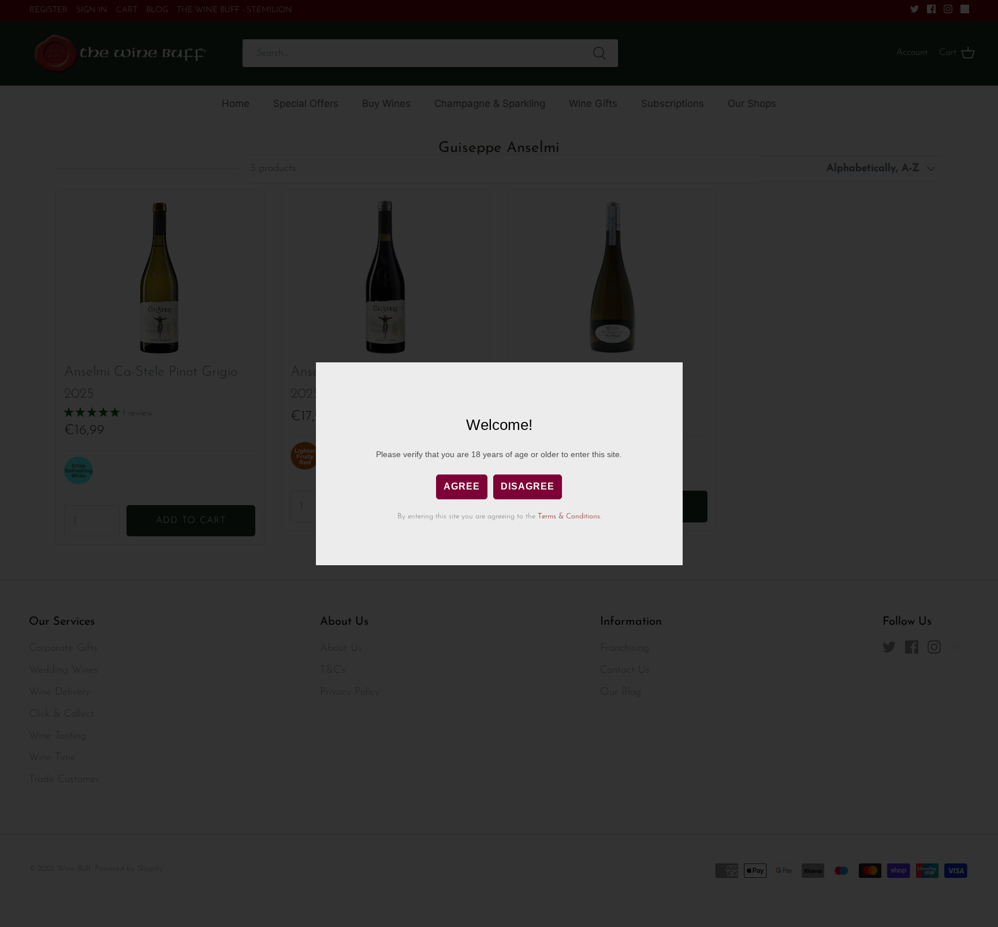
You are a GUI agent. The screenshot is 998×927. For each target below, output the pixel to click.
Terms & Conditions (569, 516)
